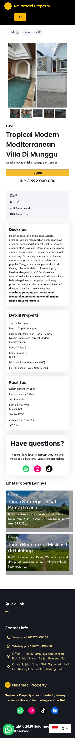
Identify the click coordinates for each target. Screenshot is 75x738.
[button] (8, 729)
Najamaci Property (32, 6)
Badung (14, 32)
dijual (27, 32)
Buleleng (13, 494)
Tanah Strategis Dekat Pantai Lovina (32, 504)
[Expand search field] (20, 17)
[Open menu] (9, 17)
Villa (38, 32)
